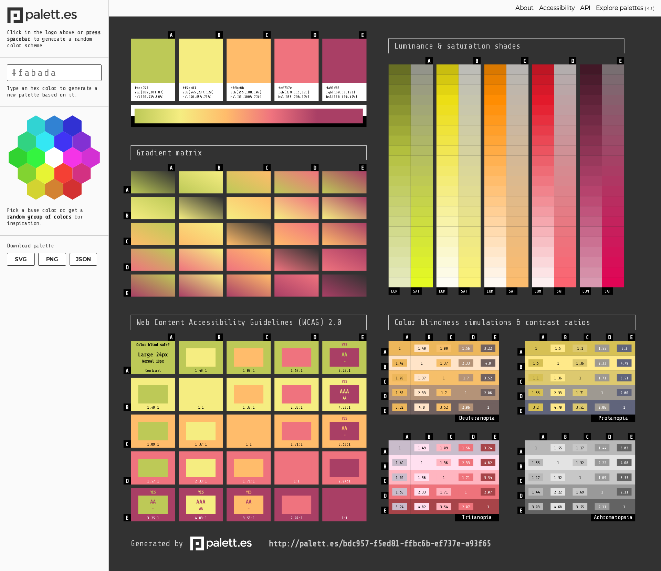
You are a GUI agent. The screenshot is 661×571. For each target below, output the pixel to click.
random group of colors (39, 217)
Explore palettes (619, 8)
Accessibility (557, 8)
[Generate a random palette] (54, 16)
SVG (21, 259)
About (524, 8)
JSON (83, 259)
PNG (52, 259)
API (585, 8)
